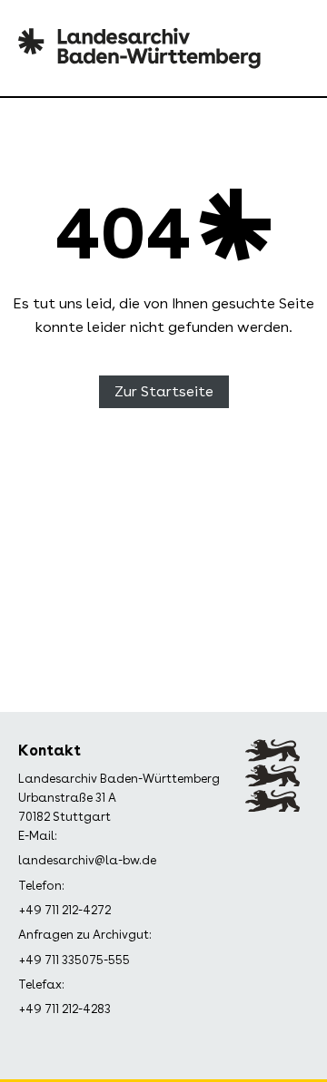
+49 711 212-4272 (64, 910)
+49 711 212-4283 (64, 1009)
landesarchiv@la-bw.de (87, 860)
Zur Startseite (163, 391)
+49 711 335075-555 (74, 960)
